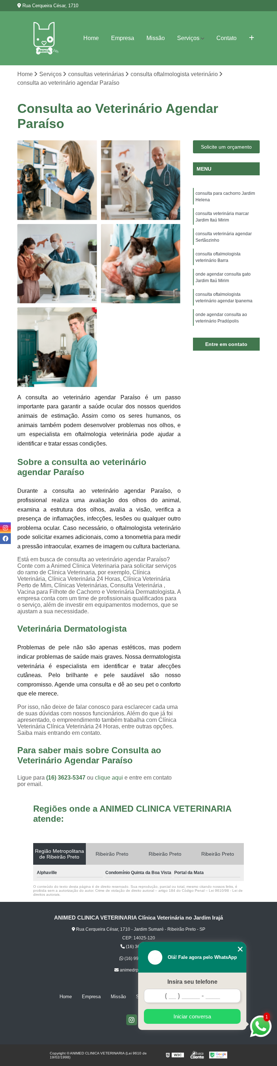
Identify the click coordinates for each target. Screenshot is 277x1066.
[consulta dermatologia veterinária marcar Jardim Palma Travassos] (57, 180)
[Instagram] (131, 1019)
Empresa (122, 38)
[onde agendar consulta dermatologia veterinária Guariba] (57, 264)
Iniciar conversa (192, 1016)
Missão (155, 38)
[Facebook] (5, 538)
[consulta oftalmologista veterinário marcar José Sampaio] (57, 347)
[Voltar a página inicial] (43, 38)
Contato (226, 38)
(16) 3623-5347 (66, 778)
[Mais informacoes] (251, 38)
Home (91, 38)
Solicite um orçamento (226, 147)
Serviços (188, 38)
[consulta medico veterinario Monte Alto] (141, 264)
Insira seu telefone (192, 982)
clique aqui (109, 778)
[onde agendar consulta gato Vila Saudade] (141, 180)
